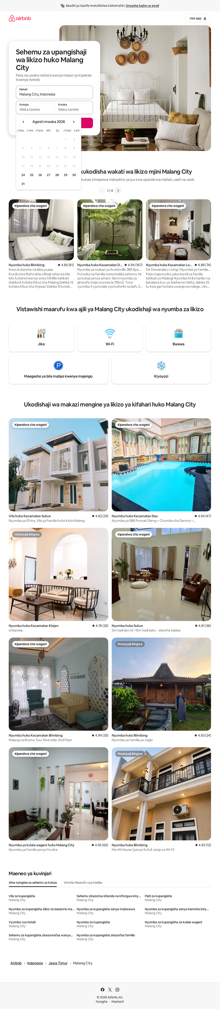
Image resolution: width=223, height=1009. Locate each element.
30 (74, 175)
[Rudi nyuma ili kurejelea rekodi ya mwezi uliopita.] (23, 122)
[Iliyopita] (101, 190)
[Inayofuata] (118, 190)
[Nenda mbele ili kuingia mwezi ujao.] (73, 122)
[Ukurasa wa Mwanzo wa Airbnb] (20, 18)
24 (23, 175)
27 (48, 175)
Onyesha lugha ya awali (142, 6)
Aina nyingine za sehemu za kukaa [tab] (33, 883)
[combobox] (54, 94)
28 (57, 175)
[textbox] (35, 109)
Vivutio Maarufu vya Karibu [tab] (83, 883)
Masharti (118, 1002)
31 (23, 184)
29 (65, 175)
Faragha (101, 1002)
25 (31, 175)
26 (40, 175)
